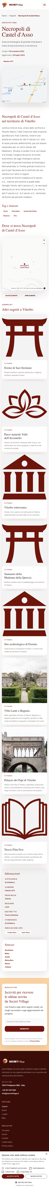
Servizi (4, 1134)
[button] (24, 1182)
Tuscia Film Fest (13, 849)
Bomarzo (6, 216)
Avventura (9, 950)
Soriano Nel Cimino (30, 211)
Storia (5, 211)
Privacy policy (7, 1146)
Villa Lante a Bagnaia (17, 711)
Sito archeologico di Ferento (20, 644)
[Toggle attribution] (44, 288)
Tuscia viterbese (11, 915)
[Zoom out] (44, 243)
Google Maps (11, 295)
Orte (15, 216)
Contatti (5, 1138)
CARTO (21, 288)
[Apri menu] (44, 4)
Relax (7, 953)
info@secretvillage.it (10, 1093)
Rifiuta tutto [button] (36, 1176)
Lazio (7, 907)
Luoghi (4, 1114)
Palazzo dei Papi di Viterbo (20, 780)
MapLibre (14, 288)
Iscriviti (24, 1029)
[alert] (24, 1169)
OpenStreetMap (30, 288)
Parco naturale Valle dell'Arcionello (16, 436)
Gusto (7, 957)
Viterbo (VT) (8, 61)
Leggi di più (16, 1164)
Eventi (4, 1110)
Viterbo (8, 899)
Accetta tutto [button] (13, 1176)
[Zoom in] (44, 240)
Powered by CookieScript (24, 1185)
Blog (3, 1118)
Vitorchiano (16, 211)
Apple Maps (30, 295)
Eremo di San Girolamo (18, 368)
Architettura (10, 923)
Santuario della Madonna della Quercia (17, 575)
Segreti (4, 1106)
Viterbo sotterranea (15, 507)
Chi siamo (5, 1130)
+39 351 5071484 (9, 1090)
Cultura (8, 967)
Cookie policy (7, 1142)
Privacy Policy (35, 1041)
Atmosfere (9, 960)
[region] (24, 264)
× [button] (46, 1154)
